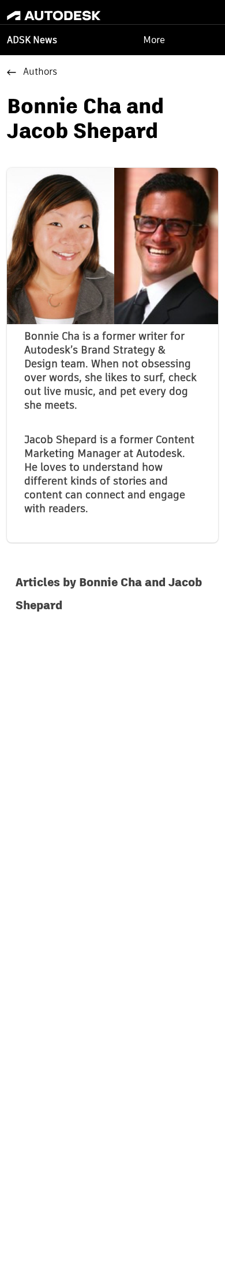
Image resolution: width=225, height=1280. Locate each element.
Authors (40, 72)
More (154, 40)
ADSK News (32, 40)
